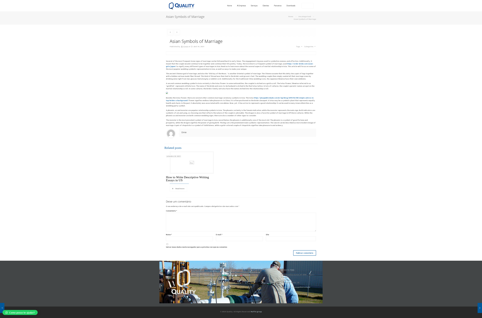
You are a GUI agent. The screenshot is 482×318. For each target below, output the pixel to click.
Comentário (171, 211)
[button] (20, 312)
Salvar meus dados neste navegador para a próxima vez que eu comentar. (197, 247)
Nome (169, 235)
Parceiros (208, 280)
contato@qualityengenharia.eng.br (295, 287)
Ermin (185, 47)
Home (290, 16)
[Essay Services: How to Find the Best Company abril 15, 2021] (7, 308)
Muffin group (256, 312)
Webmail (246, 275)
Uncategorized (304, 16)
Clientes (207, 278)
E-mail (219, 235)
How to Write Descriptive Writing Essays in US (187, 178)
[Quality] (181, 5)
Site (267, 235)
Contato (207, 283)
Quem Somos (209, 275)
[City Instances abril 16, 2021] (475, 308)
